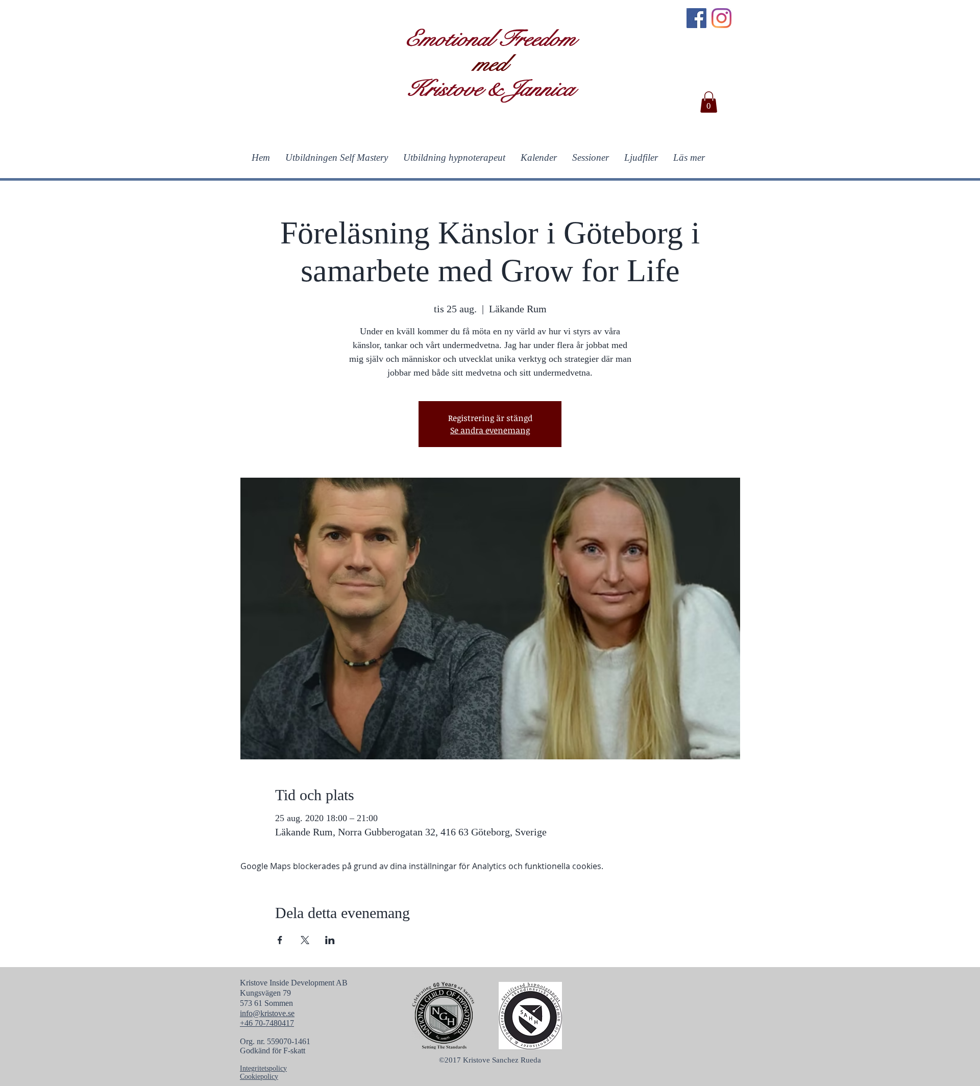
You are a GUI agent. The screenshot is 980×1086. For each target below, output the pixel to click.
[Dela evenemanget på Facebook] (280, 940)
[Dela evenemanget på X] (305, 940)
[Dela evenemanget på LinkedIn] (330, 940)
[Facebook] (696, 18)
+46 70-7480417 (267, 1023)
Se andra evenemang (490, 430)
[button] (709, 102)
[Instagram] (721, 18)
